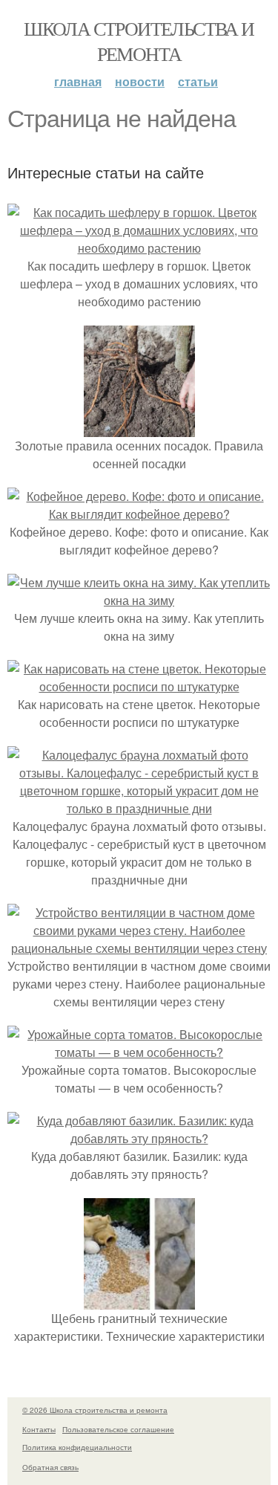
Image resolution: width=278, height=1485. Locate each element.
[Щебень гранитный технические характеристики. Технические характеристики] (139, 1300)
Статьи (198, 81)
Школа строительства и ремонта (139, 41)
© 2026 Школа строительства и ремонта (95, 1410)
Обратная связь (50, 1467)
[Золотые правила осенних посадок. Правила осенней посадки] (139, 427)
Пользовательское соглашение (118, 1429)
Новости (140, 81)
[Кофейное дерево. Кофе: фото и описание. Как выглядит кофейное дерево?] (139, 513)
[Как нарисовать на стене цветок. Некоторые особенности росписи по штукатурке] (139, 686)
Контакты (39, 1429)
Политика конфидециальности (77, 1447)
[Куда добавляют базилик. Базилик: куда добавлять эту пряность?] (139, 1138)
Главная (78, 81)
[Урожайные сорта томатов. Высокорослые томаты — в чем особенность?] (139, 1052)
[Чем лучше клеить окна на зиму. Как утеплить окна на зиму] (139, 600)
